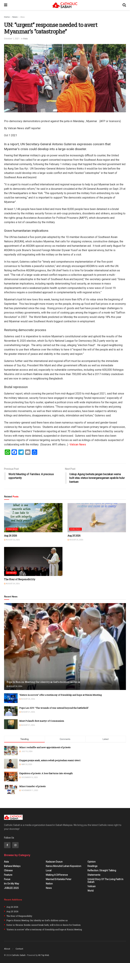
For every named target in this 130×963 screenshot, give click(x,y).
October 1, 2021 (11, 38)
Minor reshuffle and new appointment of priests (45, 747)
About (7, 948)
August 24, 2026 (13, 584)
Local (48, 870)
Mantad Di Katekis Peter (58, 879)
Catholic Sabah (19, 955)
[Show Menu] (5, 5)
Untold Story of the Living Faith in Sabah (105, 880)
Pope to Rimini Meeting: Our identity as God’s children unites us (43, 682)
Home (7, 17)
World (91, 890)
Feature (8, 874)
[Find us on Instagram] (15, 845)
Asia (22, 17)
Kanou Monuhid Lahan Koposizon (63, 866)
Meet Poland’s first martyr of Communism (41, 720)
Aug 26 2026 (10, 535)
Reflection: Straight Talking (102, 870)
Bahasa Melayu (12, 866)
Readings (12, 529)
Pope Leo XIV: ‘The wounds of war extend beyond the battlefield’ (54, 707)
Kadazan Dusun (54, 861)
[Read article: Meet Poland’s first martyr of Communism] (11, 724)
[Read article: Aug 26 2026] (33, 517)
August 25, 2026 (76, 540)
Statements (94, 874)
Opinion (11, 573)
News (15, 17)
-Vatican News (77, 444)
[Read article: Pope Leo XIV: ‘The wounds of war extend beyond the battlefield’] (11, 711)
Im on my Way (11, 883)
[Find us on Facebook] (7, 845)
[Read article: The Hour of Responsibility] (33, 561)
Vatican (92, 886)
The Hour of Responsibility (19, 579)
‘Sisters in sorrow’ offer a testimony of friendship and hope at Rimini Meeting (60, 694)
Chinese (8, 870)
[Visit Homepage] (65, 5)
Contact (19, 948)
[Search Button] (124, 5)
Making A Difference (57, 874)
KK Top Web (43, 955)
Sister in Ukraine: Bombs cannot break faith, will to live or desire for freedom (43, 925)
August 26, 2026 (13, 540)
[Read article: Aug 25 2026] (97, 517)
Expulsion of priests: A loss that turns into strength (46, 773)
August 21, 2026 (28, 712)
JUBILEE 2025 (11, 888)
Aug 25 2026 (74, 535)
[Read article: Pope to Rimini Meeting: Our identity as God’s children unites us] (65, 646)
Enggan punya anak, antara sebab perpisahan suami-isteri (49, 760)
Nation (49, 883)
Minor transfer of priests (32, 786)
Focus (7, 879)
